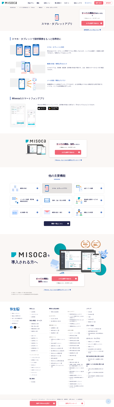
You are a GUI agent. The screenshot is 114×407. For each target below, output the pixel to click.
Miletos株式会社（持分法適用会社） (96, 333)
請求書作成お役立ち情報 (75, 343)
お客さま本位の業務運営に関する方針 (95, 369)
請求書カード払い (35, 360)
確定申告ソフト (34, 338)
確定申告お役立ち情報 (74, 338)
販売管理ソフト (34, 350)
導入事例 (57, 3)
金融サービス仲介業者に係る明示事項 (95, 373)
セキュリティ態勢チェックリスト (95, 344)
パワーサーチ (34, 375)
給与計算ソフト (34, 345)
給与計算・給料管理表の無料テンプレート (77, 378)
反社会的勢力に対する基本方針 (94, 349)
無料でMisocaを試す (43, 403)
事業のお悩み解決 (55, 311)
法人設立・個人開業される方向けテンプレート (77, 386)
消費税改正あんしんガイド (75, 326)
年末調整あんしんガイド (75, 323)
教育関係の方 (15, 323)
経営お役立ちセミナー (55, 363)
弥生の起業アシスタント (56, 343)
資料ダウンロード (71, 403)
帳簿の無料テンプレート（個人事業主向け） (77, 372)
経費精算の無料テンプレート (76, 375)
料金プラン (31, 3)
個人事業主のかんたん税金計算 (57, 350)
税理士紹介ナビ (54, 330)
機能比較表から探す (35, 328)
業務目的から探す (35, 323)
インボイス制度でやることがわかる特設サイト (77, 317)
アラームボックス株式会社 (94, 328)
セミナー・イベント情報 (75, 333)
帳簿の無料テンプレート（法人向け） (77, 368)
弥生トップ (77, 3)
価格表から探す (34, 331)
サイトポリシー (42, 399)
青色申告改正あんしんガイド (76, 314)
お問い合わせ (72, 399)
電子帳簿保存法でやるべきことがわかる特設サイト (77, 320)
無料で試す (99, 3)
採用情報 (33, 317)
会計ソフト (33, 335)
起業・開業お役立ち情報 (75, 348)
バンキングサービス (35, 357)
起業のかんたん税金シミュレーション (58, 340)
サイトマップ (34, 399)
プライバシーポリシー (51, 399)
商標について (91, 346)
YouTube (90, 319)
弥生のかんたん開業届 (55, 353)
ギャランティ (34, 372)
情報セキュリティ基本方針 (94, 341)
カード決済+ (34, 362)
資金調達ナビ (54, 333)
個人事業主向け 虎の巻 (56, 321)
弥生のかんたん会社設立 (56, 348)
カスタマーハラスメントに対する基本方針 (95, 352)
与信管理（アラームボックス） (57, 365)
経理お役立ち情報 (73, 335)
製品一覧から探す (35, 326)
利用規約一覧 (60, 399)
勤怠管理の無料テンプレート (76, 381)
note (89, 311)
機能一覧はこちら (57, 223)
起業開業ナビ (54, 328)
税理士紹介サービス (55, 355)
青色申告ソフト (34, 343)
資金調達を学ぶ (73, 353)
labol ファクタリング (35, 367)
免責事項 (66, 399)
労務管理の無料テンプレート (76, 384)
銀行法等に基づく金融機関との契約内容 (95, 359)
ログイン (89, 3)
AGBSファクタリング (36, 370)
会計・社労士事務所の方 (17, 318)
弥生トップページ (15, 313)
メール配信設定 (79, 399)
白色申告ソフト (34, 340)
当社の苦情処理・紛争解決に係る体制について (95, 376)
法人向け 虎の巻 (54, 318)
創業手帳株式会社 (92, 331)
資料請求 (108, 3)
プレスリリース (34, 314)
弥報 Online (72, 355)
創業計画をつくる (55, 345)
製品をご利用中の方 (16, 316)
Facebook (90, 314)
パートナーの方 (15, 321)
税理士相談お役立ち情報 (75, 350)
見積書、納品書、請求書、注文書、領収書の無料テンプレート (76, 365)
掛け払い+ (33, 365)
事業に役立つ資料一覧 (74, 362)
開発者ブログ (91, 322)
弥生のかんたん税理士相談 (56, 360)
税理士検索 (53, 358)
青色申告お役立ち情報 (74, 340)
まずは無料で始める (92, 23)
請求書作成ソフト (35, 348)
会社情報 (33, 311)
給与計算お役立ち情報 (74, 345)
